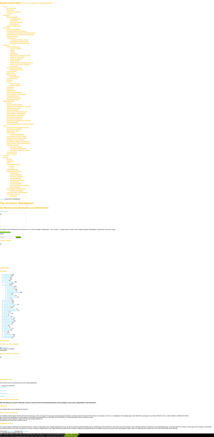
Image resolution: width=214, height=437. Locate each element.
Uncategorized (7, 334)
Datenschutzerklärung (14, 12)
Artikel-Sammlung (16, 59)
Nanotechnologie (12, 297)
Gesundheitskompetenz (14, 105)
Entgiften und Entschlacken (16, 140)
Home (5, 6)
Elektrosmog (11, 73)
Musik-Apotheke (15, 178)
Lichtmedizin (14, 173)
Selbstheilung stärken (14, 108)
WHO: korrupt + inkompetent (16, 94)
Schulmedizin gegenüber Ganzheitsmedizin (21, 33)
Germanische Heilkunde (15, 117)
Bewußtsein (6, 276)
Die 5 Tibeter (14, 24)
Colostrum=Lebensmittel (18, 148)
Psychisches (7, 324)
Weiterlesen (75, 434)
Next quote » (4, 387)
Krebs (12, 168)
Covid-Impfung (15, 83)
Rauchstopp (14, 20)
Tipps (5, 126)
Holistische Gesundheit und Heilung (19, 120)
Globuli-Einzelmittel (16, 190)
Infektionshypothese (16, 69)
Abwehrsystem (7, 274)
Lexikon (9, 103)
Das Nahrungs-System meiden (17, 138)
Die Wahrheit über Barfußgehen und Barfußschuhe (24, 207)
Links (8, 162)
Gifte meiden (11, 133)
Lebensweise (11, 38)
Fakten (12, 50)
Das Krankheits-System (14, 68)
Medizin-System (8, 318)
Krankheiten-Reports (13, 164)
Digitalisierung (11, 291)
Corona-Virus (11, 289)
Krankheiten (7, 316)
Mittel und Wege (8, 321)
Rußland (6, 327)
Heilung (5, 312)
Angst (12, 166)
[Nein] (79, 434)
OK (66, 434)
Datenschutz (3, 393)
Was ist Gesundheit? (13, 29)
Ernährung (6, 279)
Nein (70, 434)
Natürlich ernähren (13, 145)
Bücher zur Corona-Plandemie (20, 64)
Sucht (8, 298)
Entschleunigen (12, 154)
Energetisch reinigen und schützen (18, 141)
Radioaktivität (14, 76)
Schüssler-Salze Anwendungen (17, 192)
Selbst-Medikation (13, 110)
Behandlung (14, 54)
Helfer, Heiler (7, 313)
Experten (6, 280)
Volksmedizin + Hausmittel (15, 115)
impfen (9, 294)
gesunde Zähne (8, 306)
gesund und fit (7, 303)
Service (5, 157)
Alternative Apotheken (14, 171)
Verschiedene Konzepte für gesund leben (20, 34)
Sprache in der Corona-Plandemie (21, 62)
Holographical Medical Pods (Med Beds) (20, 124)
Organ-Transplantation (14, 92)
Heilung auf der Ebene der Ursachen (19, 106)
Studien (12, 52)
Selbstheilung (7, 328)
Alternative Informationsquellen (20, 55)
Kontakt (9, 13)
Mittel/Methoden (8, 101)
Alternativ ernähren (16, 147)
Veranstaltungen (8, 336)
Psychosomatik (12, 71)
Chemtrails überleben (17, 134)
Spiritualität (6, 330)
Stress (5, 331)
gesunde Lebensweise (10, 304)
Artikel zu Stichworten (17, 57)
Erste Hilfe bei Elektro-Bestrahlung (18, 143)
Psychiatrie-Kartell (13, 96)
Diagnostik (10, 161)
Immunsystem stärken (14, 129)
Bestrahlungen (11, 75)
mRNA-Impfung (15, 85)
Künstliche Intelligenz (14, 98)
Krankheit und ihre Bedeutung (17, 31)
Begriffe (9, 159)
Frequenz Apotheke (16, 176)
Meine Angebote (12, 17)
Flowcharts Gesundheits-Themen (18, 127)
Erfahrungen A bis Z (13, 194)
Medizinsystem (7, 319)
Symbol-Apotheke (16, 175)
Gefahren (6, 45)
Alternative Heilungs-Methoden (17, 112)
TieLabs (25, 431)
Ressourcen (14, 66)
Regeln (5, 325)
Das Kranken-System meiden (16, 136)
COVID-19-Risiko (16, 48)
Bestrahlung (10, 286)
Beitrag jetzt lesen (5, 232)
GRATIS (6, 155)
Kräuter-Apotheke (16, 183)
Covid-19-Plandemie (13, 47)
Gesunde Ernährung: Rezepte (20, 150)
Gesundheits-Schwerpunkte (19, 41)
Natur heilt (13, 196)
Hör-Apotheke (14, 182)
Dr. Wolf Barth (11, 8)
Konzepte (6, 27)
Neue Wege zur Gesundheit (16, 113)
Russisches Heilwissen (14, 119)
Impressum (10, 10)
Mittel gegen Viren (13, 131)
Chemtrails (10, 87)
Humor (5, 315)
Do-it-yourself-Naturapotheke (19, 185)
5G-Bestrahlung (12, 78)
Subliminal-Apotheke (17, 180)
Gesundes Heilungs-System (19, 40)
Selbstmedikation (12, 169)
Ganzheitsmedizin (8, 282)
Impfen (9, 82)
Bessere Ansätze (12, 36)
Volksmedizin (7, 337)
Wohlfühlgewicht (15, 19)
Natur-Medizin (7, 322)
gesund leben (4, 211)
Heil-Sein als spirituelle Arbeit (20, 43)
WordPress (10, 431)
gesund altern (7, 300)
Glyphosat (10, 89)
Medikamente (11, 91)
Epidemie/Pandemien (13, 292)
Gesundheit (6, 307)
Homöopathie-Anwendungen (16, 189)
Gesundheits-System (9, 309)
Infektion (9, 80)
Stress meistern (12, 152)
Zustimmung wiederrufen (71, 436)
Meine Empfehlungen (14, 26)
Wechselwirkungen (13, 99)
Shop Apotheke (15, 187)
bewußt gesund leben (10, 3)
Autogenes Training (16, 22)
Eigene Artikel (14, 61)
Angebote (6, 15)
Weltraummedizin (12, 122)
